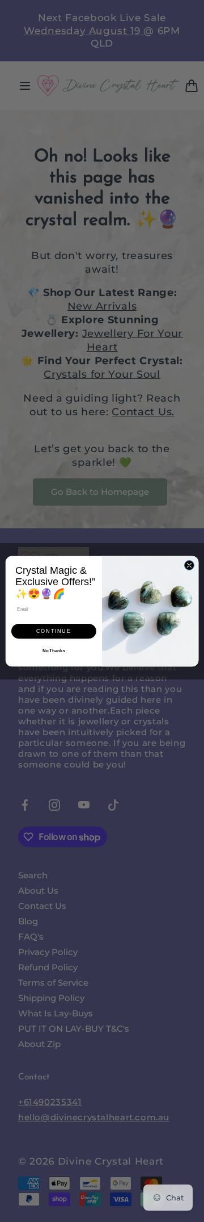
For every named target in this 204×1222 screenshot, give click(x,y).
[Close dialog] (189, 565)
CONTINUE (53, 631)
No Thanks (53, 650)
